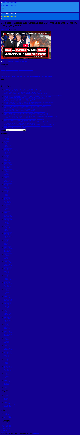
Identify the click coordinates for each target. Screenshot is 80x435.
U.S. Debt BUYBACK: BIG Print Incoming (15, 127)
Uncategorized (7, 406)
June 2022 (6, 206)
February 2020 (7, 246)
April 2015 (6, 327)
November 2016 (8, 300)
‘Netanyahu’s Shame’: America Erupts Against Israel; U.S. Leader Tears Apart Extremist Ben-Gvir (28, 126)
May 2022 (6, 208)
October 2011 (7, 384)
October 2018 (7, 268)
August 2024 (7, 170)
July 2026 (6, 138)
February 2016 (7, 313)
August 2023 (7, 187)
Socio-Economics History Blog (8, 5)
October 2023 (7, 184)
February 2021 (7, 229)
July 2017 (6, 289)
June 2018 (6, 274)
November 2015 (8, 317)
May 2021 (6, 225)
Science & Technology (9, 404)
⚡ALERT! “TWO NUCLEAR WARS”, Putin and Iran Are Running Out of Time (24, 98)
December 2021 (8, 215)
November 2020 (8, 233)
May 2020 (6, 241)
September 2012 (8, 370)
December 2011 (8, 383)
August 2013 (7, 355)
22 (3, 428)
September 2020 (8, 236)
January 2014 (7, 348)
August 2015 (7, 321)
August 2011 (7, 387)
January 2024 (7, 180)
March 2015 (7, 328)
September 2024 (8, 169)
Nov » (8, 432)
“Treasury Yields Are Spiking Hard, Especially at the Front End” (20, 99)
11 (7, 425)
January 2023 (7, 197)
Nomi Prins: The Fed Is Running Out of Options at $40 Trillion (19, 120)
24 (6, 428)
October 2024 (7, 167)
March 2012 (7, 379)
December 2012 (8, 366)
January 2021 (7, 230)
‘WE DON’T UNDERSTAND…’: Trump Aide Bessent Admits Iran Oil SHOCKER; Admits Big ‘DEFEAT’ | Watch (33, 95)
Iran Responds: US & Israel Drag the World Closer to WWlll (17, 70)
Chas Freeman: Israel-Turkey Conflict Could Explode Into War (19, 109)
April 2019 (6, 260)
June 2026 (6, 139)
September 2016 (8, 303)
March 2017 (7, 295)
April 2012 (6, 377)
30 (4, 430)
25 (7, 428)
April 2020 (6, 243)
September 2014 (8, 337)
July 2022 (6, 205)
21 (1, 428)
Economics (6, 395)
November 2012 (8, 367)
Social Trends (7, 405)
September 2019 (8, 253)
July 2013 (6, 356)
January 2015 (7, 331)
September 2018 (8, 269)
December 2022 (8, 198)
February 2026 (7, 145)
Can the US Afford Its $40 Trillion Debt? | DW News (17, 117)
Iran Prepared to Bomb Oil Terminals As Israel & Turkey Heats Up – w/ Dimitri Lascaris (25, 106)
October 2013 (7, 352)
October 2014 (7, 335)
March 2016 (7, 311)
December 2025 (8, 148)
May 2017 (6, 292)
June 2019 (6, 257)
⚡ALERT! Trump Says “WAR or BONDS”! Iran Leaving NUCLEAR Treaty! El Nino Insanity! (28, 105)
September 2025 (8, 152)
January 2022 (7, 213)
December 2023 (8, 181)
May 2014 (6, 342)
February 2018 (7, 279)
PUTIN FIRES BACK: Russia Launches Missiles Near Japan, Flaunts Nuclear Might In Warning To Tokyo (30, 116)
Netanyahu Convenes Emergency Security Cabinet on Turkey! (19, 110)
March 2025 (7, 160)
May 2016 (6, 309)
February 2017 (7, 296)
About (5, 11)
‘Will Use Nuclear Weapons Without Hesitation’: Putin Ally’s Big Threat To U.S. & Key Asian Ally (26, 76)
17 (6, 427)
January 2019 (7, 264)
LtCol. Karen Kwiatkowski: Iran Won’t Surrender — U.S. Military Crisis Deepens (24, 119)
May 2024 (6, 174)
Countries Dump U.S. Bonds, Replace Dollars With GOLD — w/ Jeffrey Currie (23, 90)
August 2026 (7, 136)
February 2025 (7, 162)
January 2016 (7, 314)
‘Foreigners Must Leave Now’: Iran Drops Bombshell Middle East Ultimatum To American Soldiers (28, 102)
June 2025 (6, 156)
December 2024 (8, 164)
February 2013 (7, 363)
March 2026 (7, 143)
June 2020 (6, 240)
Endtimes (6, 397)
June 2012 (6, 374)
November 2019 (8, 250)
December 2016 (8, 299)
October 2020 (7, 234)
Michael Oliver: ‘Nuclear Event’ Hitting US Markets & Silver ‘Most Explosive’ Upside (25, 93)
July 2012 (6, 373)
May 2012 (6, 376)
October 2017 (7, 285)
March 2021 (7, 227)
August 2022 (7, 204)
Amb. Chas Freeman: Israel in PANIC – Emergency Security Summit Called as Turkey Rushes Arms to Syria (31, 121)
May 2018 (6, 275)
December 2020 (8, 232)
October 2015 (7, 318)
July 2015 (6, 323)
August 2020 (7, 237)
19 (9, 427)
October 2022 (7, 201)
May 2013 (6, 359)
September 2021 (8, 219)
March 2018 (7, 278)
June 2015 (6, 324)
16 (4, 427)
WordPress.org (7, 417)
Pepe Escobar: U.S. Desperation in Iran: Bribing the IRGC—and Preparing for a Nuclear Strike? (27, 96)
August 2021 (7, 220)
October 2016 (7, 302)
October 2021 (7, 218)
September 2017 (8, 286)
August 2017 (7, 288)
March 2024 (7, 177)
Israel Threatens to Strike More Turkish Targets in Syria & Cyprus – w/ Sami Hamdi (24, 112)
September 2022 (8, 202)
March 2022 (7, 211)
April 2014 (6, 344)
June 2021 (6, 223)
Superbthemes (35, 433)
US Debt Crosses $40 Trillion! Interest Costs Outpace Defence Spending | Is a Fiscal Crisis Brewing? (29, 124)
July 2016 (6, 306)
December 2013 (8, 349)
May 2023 (6, 191)
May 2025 (6, 157)
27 (10, 428)
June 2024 (6, 173)
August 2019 (7, 254)
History (5, 399)
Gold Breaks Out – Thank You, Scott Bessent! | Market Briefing (19, 107)
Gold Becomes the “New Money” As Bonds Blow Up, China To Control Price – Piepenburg (27, 114)
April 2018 (6, 276)
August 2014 (7, 338)
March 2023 (7, 194)
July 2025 (6, 155)
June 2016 (6, 307)
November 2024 (8, 166)
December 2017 (8, 282)
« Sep (2, 432)
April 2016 (6, 310)
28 (1, 430)
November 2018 (8, 267)
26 (9, 428)
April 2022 (6, 209)
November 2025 (8, 149)
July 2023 (6, 188)
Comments (8, 416)
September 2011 (8, 386)
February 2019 (7, 262)
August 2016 (7, 304)
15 (3, 427)
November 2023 (8, 183)
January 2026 (7, 146)
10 (6, 425)
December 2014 (8, 332)
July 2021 (6, 222)
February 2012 (7, 380)
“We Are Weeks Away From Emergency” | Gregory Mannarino (19, 100)
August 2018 (7, 271)
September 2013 (8, 353)
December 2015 (8, 316)
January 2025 (7, 163)
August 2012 (7, 372)
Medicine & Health (8, 401)
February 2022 (7, 212)
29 (3, 430)
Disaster (6, 394)
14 (1, 427)
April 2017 (6, 293)
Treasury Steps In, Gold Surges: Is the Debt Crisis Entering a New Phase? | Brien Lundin (26, 113)
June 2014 (6, 341)
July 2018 (6, 272)
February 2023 (7, 195)
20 (10, 427)
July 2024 (6, 171)
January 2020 (7, 247)
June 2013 (6, 358)
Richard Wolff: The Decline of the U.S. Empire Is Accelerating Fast (20, 89)
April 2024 (6, 176)
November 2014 (8, 334)
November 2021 (8, 216)
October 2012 (7, 369)
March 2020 (7, 244)
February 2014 (7, 346)
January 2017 (7, 297)
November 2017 (8, 283)
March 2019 (7, 261)
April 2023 (6, 192)
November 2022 (8, 199)
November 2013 (8, 351)
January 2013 (7, 365)
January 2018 (7, 281)
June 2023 (6, 190)
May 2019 (6, 258)
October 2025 (7, 150)
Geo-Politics (7, 398)
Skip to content (4, 1)
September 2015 (8, 320)
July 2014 (6, 339)
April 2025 (6, 159)
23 (4, 428)
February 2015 (7, 330)
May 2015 (6, 325)
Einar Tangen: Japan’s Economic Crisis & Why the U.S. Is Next (19, 123)
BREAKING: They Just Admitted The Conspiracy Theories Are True (21, 103)
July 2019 (6, 255)
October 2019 (7, 251)
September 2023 (8, 185)
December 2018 (8, 265)
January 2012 (7, 381)
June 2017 (6, 290)
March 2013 (7, 362)
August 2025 (7, 153)
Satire (5, 402)
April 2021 (6, 226)
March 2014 (7, 345)
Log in (5, 413)
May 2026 (6, 141)
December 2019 (8, 248)
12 (9, 425)
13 (10, 425)
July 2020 (6, 239)
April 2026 (6, 142)
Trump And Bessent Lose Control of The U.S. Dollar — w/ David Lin (21, 92)
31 (6, 430)
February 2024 (7, 178)
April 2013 (6, 360)
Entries (7, 414)
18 (7, 427)
